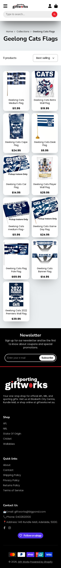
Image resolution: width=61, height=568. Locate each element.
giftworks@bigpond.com (30, 512)
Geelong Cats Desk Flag (45, 133)
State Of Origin (12, 433)
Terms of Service (13, 490)
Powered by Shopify (41, 561)
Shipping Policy (12, 475)
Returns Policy (11, 485)
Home (9, 31)
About (7, 465)
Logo (20, 6)
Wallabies (9, 444)
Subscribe (47, 357)
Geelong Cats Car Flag (16, 175)
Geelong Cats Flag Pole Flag (16, 259)
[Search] (54, 14)
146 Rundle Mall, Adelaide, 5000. (38, 522)
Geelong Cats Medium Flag (16, 91)
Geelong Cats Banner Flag (45, 259)
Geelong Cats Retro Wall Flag (45, 91)
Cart (56, 6)
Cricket (7, 438)
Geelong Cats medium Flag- (16, 217)
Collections (23, 31)
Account (50, 6)
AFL (5, 423)
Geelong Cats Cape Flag (16, 133)
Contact (8, 470)
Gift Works (24, 561)
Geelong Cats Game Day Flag (45, 217)
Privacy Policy (11, 480)
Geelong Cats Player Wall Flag (45, 175)
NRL (5, 428)
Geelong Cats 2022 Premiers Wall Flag (16, 301)
